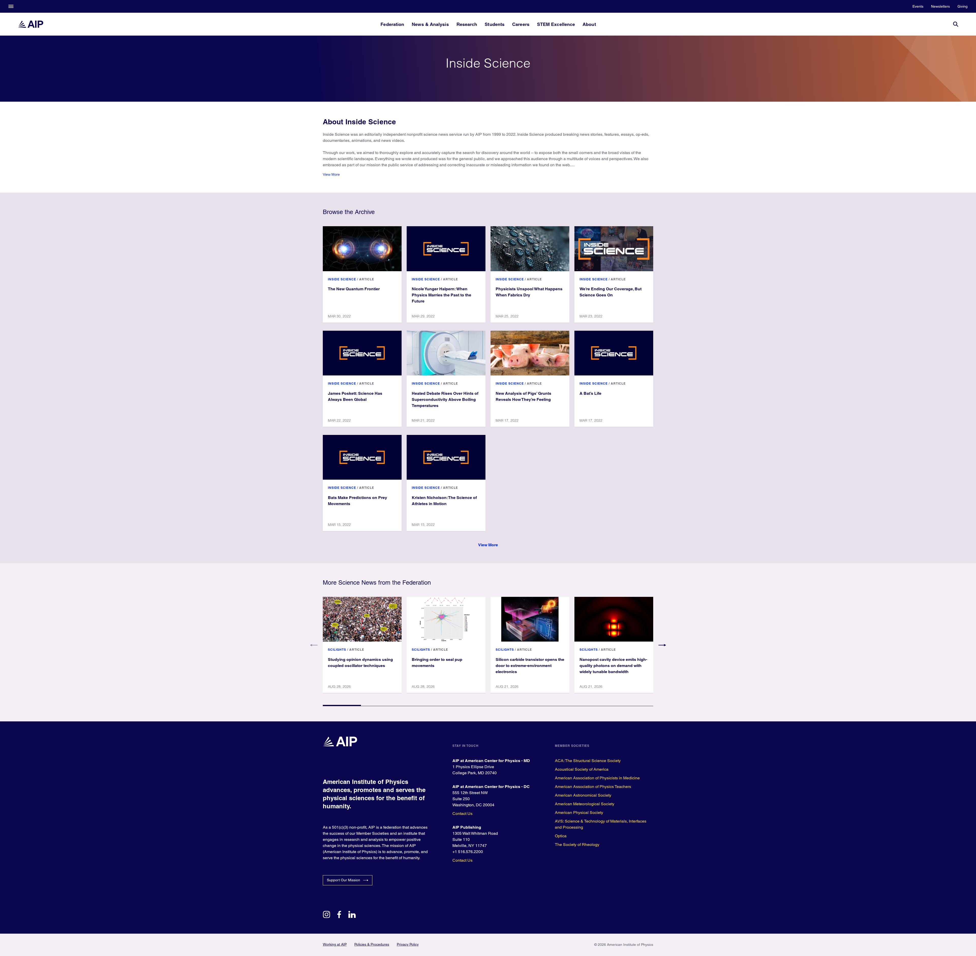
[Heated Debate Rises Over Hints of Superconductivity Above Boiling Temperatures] (446, 353)
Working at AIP (335, 944)
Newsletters (940, 6)
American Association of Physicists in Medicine (597, 778)
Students (495, 24)
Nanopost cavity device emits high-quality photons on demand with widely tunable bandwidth (613, 665)
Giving (962, 6)
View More (331, 174)
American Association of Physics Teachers (593, 786)
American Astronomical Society (583, 795)
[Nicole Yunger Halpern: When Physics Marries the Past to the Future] (446, 248)
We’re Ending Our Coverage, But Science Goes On (611, 291)
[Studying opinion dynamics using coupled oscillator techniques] (362, 619)
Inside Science (342, 279)
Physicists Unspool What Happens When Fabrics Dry (529, 291)
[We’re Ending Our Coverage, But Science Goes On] (613, 248)
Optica (561, 835)
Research (466, 24)
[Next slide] (662, 645)
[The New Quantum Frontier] (362, 248)
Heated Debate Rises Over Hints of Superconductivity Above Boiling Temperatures (445, 399)
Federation (392, 24)
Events (917, 6)
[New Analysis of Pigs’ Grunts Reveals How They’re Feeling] (530, 353)
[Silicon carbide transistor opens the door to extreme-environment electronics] (530, 619)
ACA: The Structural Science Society (588, 760)
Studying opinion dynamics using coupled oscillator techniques (360, 662)
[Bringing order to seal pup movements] (446, 619)
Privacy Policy (408, 944)
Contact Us (462, 813)
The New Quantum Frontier (354, 288)
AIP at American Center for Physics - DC (491, 786)
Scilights (337, 649)
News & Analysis (430, 24)
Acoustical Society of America (581, 769)
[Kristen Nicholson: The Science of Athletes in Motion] (446, 457)
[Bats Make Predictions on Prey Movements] (362, 457)
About (589, 24)
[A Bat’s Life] (613, 353)
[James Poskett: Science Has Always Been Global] (362, 353)
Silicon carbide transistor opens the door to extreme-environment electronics (530, 665)
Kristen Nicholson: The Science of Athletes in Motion (444, 500)
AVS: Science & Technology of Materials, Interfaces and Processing (600, 824)
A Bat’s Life (590, 393)
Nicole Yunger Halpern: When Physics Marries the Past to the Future (441, 295)
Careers (520, 24)
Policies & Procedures (371, 944)
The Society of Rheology (577, 844)
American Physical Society (579, 812)
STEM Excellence (556, 24)
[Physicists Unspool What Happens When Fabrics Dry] (530, 248)
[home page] (30, 24)
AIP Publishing (466, 827)
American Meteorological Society (584, 803)
